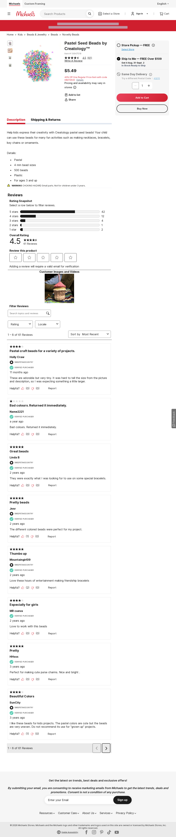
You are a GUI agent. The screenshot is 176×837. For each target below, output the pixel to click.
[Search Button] (89, 13)
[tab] (16, 120)
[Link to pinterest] (101, 832)
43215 (157, 78)
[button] (87, 85)
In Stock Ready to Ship (134, 65)
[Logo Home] (25, 13)
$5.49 (70, 70)
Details (80, 80)
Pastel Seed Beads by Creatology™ (85, 46)
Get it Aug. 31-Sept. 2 (133, 62)
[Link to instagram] (94, 832)
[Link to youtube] (116, 832)
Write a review (73, 60)
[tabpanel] (59, 156)
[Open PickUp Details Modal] (153, 45)
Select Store (128, 49)
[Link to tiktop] (109, 832)
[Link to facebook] (86, 832)
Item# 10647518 (72, 53)
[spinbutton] (142, 85)
